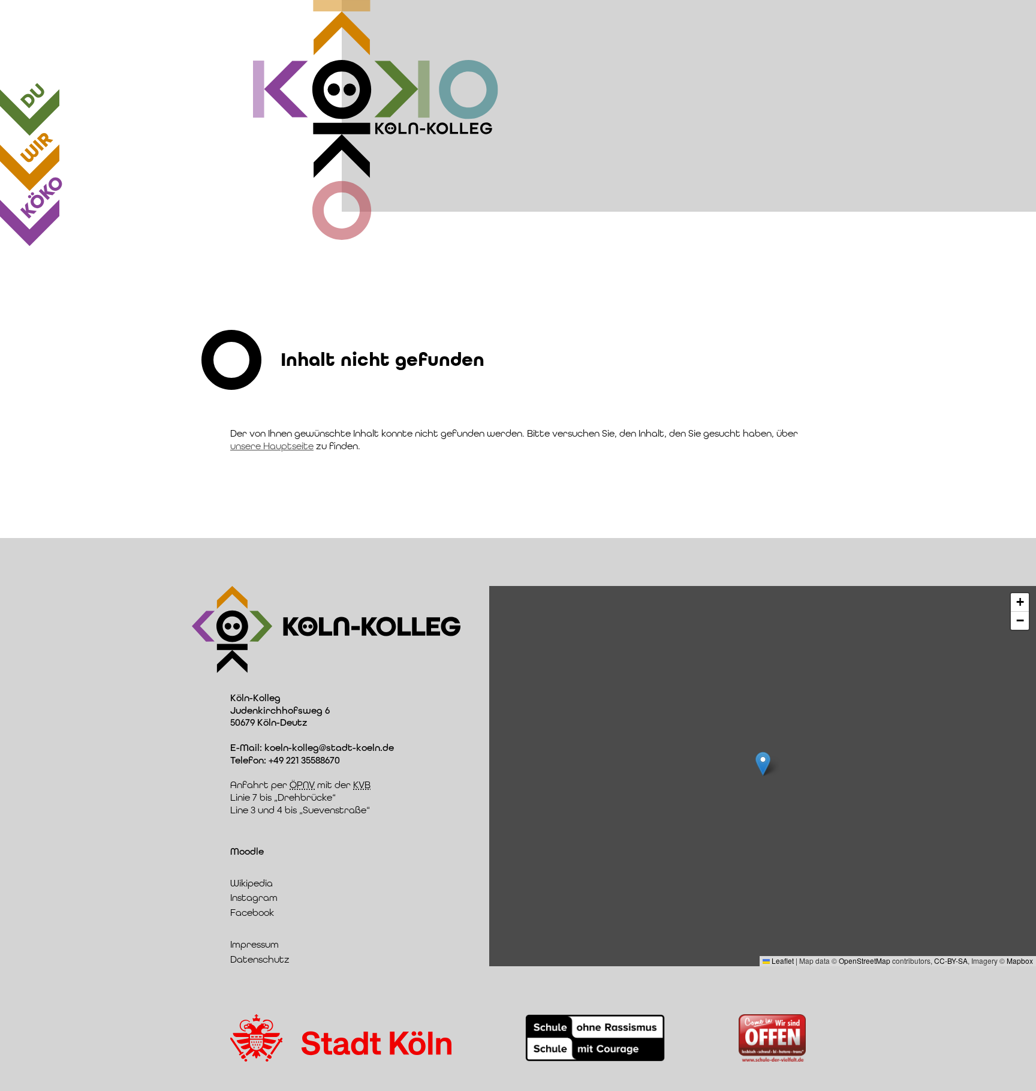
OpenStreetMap (864, 960)
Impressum (254, 944)
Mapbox (1020, 960)
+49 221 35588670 (304, 760)
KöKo (42, 197)
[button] (762, 764)
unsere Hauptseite (272, 446)
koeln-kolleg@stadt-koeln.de (329, 747)
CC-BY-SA (951, 960)
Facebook (252, 912)
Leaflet (782, 960)
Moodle (247, 851)
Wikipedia (251, 883)
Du (33, 96)
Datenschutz (260, 959)
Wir (36, 148)
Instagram (254, 897)
